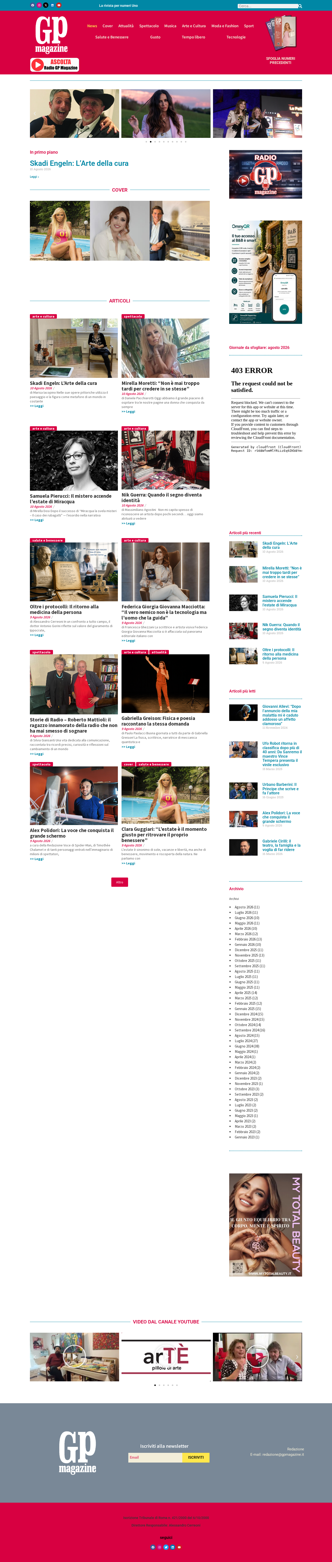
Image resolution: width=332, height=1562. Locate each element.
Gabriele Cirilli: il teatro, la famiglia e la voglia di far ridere (281, 845)
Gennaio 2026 (245, 944)
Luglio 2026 (243, 912)
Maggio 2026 (244, 923)
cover (128, 764)
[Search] (300, 6)
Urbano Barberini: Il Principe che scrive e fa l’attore (280, 788)
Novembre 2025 (246, 955)
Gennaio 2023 (245, 1137)
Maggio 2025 (244, 987)
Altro (119, 882)
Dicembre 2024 (246, 1014)
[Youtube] (58, 5)
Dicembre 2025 (246, 950)
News (92, 25)
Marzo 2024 (243, 1062)
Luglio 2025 (243, 976)
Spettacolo (149, 25)
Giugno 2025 (244, 982)
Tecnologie (236, 36)
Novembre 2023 (246, 1083)
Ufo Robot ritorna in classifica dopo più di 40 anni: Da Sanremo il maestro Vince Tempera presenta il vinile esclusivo (282, 754)
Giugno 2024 (244, 1046)
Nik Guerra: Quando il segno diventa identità (162, 497)
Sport (249, 25)
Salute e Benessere (112, 36)
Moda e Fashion (224, 25)
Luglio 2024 (243, 1040)
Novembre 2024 (246, 1019)
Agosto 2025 (244, 971)
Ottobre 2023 (245, 1089)
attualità (159, 652)
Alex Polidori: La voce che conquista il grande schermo (72, 833)
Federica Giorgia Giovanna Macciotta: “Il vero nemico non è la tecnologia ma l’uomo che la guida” (164, 612)
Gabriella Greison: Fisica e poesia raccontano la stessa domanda (158, 721)
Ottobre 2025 (245, 960)
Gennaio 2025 (245, 1008)
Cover (108, 25)
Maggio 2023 (244, 1115)
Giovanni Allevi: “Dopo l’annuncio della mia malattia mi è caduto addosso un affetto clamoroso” (281, 715)
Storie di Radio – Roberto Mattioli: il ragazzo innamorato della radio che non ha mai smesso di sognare (73, 725)
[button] (34, 113)
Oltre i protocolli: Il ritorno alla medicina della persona (64, 609)
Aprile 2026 (243, 928)
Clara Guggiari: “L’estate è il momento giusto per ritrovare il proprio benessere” (164, 834)
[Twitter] (166, 1547)
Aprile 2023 (243, 1121)
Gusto (155, 36)
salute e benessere (47, 540)
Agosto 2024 (244, 1035)
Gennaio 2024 (245, 1073)
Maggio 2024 (244, 1051)
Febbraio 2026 (245, 939)
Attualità (126, 25)
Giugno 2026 (244, 917)
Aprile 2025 (243, 992)
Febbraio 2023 (245, 1131)
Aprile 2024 (243, 1057)
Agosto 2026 (244, 907)
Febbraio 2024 (245, 1067)
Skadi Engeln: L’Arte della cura (79, 163)
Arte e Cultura (194, 25)
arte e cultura (43, 316)
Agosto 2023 (244, 1099)
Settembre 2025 (247, 966)
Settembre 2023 (247, 1094)
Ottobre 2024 (245, 1024)
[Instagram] (39, 5)
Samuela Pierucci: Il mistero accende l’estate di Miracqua (71, 498)
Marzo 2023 (243, 1126)
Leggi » (34, 176)
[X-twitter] (45, 5)
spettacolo (133, 316)
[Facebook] (32, 5)
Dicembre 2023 (246, 1078)
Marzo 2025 (243, 998)
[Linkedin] (52, 5)
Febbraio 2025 (245, 1003)
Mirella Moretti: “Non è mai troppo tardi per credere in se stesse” (161, 385)
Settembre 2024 (247, 1030)
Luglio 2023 (243, 1105)
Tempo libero (193, 36)
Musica (170, 25)
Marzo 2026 (243, 934)
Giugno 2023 (244, 1110)
